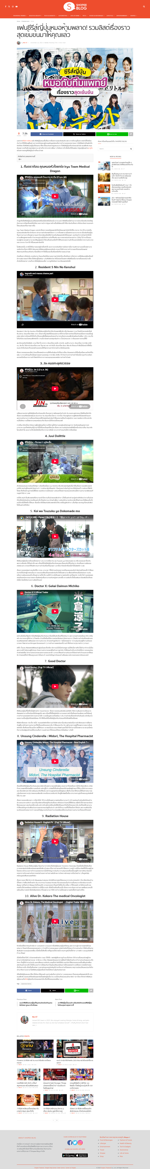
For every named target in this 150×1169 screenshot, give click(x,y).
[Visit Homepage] (75, 7)
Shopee (133, 16)
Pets (84, 16)
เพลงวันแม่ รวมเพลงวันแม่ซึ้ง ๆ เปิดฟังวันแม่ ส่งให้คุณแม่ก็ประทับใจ (122, 164)
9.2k (75, 1064)
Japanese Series (26, 984)
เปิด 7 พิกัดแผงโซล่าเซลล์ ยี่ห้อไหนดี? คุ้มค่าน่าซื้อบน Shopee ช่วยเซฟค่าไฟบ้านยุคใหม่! (122, 200)
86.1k (88, 1113)
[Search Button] (144, 6)
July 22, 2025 (54, 1090)
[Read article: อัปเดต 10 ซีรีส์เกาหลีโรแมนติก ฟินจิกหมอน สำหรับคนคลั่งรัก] (81, 1100)
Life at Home (75, 16)
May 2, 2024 (27, 1064)
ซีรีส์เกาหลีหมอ (27, 141)
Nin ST (25, 43)
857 (124, 193)
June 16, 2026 (28, 1113)
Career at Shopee (71, 1168)
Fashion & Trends (19, 16)
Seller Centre (61, 1168)
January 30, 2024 (55, 1113)
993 (124, 204)
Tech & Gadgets (49, 16)
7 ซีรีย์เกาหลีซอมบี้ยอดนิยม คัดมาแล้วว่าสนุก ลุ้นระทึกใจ (28, 1110)
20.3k (88, 1090)
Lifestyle (110, 16)
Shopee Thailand (39, 1168)
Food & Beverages (106, 1140)
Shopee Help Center (50, 1168)
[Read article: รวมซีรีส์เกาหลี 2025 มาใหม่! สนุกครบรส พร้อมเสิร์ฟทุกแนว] (28, 1074)
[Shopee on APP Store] (81, 1155)
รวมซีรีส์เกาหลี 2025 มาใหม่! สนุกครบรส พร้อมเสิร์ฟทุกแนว (27, 1084)
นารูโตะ (90, 148)
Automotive (63, 16)
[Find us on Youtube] (16, 6)
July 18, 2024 (81, 1113)
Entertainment (122, 16)
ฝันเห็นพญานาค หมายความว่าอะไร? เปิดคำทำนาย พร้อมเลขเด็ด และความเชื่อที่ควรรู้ (122, 176)
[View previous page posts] (53, 1120)
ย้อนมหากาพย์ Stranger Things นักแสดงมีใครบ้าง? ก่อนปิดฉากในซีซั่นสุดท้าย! (54, 1086)
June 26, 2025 (68, 1064)
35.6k (34, 1064)
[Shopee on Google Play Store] (68, 1155)
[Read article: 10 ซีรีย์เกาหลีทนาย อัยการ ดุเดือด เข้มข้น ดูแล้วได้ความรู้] (55, 1100)
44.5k (64, 1113)
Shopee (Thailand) (106, 1168)
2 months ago (117, 180)
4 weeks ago (116, 169)
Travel (102, 1150)
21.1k (36, 1113)
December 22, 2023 (37, 43)
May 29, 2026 (80, 1090)
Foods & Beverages (96, 16)
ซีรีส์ (26, 979)
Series (32, 21)
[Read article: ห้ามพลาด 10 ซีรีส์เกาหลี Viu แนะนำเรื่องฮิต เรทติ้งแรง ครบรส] (35, 1049)
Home (18, 21)
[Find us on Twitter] (9, 6)
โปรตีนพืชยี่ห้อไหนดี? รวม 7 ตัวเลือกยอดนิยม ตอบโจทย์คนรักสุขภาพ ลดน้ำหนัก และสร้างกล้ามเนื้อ (122, 188)
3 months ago (117, 204)
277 (124, 169)
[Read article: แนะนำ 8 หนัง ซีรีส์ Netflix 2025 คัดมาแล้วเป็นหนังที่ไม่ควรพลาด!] (75, 1049)
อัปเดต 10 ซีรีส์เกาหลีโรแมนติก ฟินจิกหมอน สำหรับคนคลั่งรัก (80, 1110)
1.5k (124, 180)
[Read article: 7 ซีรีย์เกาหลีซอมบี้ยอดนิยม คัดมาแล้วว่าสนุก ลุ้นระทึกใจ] (28, 1100)
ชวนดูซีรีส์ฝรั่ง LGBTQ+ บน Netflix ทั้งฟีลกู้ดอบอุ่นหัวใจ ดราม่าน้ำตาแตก (81, 1086)
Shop (102, 1156)
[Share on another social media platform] (131, 134)
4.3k (61, 1090)
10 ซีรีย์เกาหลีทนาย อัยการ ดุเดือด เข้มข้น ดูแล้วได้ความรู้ (53, 1110)
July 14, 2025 (28, 1087)
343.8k (36, 1087)
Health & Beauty (35, 16)
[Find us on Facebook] (5, 6)
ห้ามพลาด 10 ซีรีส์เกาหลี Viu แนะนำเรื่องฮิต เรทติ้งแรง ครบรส (34, 1061)
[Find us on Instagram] (13, 6)
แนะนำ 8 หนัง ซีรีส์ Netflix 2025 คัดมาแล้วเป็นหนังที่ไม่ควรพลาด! (75, 1061)
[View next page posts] (56, 1120)
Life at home (124, 1153)
